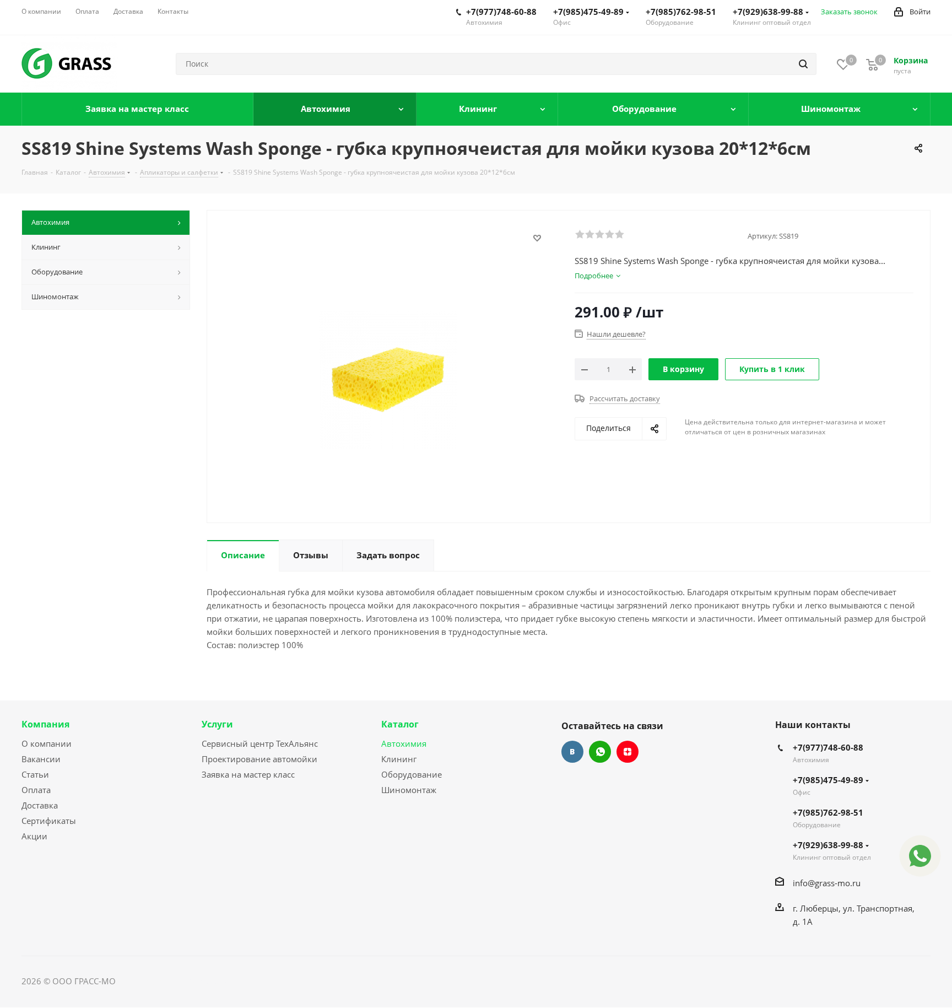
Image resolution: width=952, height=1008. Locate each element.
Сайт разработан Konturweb (173, 981)
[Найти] (803, 64)
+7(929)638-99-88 (768, 12)
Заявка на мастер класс (248, 774)
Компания (45, 724)
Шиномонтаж (408, 789)
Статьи (35, 774)
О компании (46, 743)
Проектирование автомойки (259, 758)
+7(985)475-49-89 (588, 12)
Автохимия (403, 743)
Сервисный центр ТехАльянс (260, 743)
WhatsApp (600, 752)
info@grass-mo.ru (827, 882)
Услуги (217, 724)
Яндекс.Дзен (627, 752)
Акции (34, 836)
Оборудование (411, 774)
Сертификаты (48, 820)
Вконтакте (572, 752)
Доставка (39, 805)
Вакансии (41, 758)
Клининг (398, 758)
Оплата (36, 789)
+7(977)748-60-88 (501, 12)
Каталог (400, 724)
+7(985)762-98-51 (681, 12)
